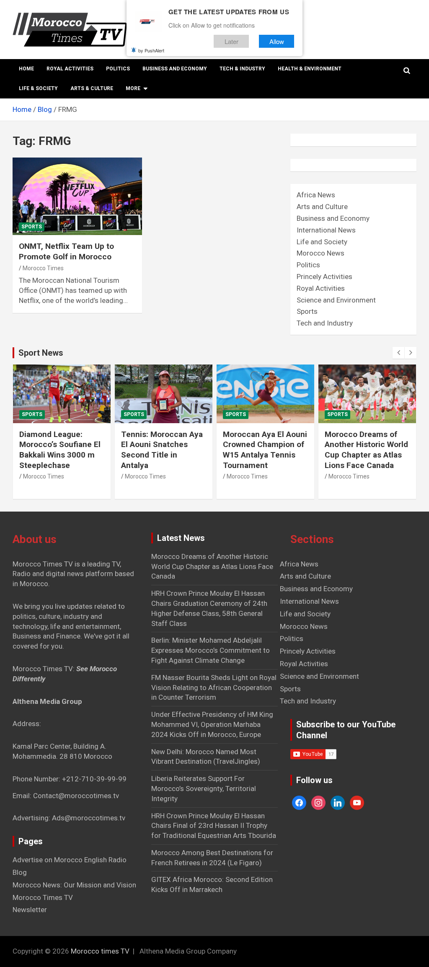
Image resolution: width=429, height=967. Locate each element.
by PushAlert (151, 50)
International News (326, 230)
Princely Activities (324, 276)
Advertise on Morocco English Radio (70, 860)
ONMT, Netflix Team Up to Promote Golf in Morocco (66, 251)
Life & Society (38, 88)
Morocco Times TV (43, 897)
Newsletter (30, 909)
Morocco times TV (100, 951)
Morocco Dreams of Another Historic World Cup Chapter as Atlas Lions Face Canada (366, 449)
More (133, 88)
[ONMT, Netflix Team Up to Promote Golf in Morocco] (77, 196)
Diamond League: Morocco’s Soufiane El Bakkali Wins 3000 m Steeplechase (60, 449)
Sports (31, 227)
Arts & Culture (91, 88)
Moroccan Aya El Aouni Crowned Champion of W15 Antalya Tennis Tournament (265, 449)
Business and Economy (174, 69)
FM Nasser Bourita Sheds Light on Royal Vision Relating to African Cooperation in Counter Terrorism (214, 687)
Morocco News (320, 253)
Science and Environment (336, 300)
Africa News (316, 195)
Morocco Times (43, 268)
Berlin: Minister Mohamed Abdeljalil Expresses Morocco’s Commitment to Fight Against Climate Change (210, 650)
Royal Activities (70, 69)
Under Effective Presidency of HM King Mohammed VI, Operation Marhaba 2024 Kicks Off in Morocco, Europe (212, 724)
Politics (118, 69)
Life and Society (322, 242)
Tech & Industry (242, 69)
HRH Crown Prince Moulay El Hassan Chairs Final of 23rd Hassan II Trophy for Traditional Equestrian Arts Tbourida (213, 826)
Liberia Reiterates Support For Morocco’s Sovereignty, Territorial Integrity (203, 788)
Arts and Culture (322, 206)
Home (26, 69)
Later (231, 41)
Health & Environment (309, 69)
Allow (276, 41)
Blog (20, 872)
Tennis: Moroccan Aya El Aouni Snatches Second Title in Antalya (162, 449)
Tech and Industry (325, 323)
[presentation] (398, 353)
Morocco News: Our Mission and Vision (74, 885)
